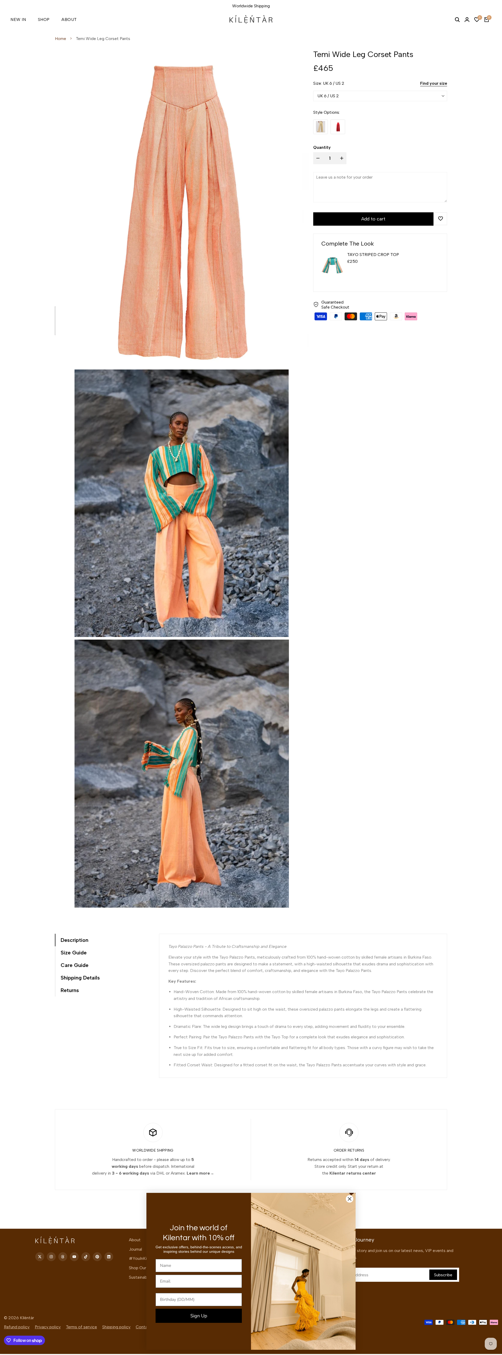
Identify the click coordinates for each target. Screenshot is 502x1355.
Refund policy (17, 1326)
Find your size (433, 83)
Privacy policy (48, 1326)
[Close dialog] (349, 1199)
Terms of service (81, 1326)
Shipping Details (80, 978)
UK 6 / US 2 (328, 95)
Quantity (322, 147)
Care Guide (74, 965)
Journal (135, 1249)
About (135, 1239)
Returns (70, 990)
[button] (440, 218)
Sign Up (198, 1316)
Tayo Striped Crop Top (373, 254)
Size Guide (74, 952)
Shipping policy (116, 1326)
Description (74, 940)
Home (60, 38)
